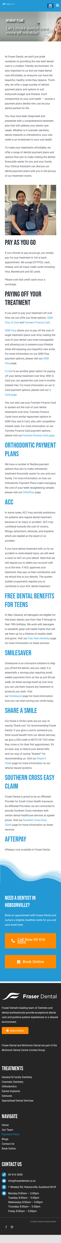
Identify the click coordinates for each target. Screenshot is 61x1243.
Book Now (50, 6)
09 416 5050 (15, 1174)
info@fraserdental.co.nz (22, 1180)
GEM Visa (10, 330)
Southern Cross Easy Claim (29, 782)
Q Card (15, 322)
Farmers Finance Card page (38, 435)
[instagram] (12, 1227)
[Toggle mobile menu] (57, 5)
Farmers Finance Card (37, 322)
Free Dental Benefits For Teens (29, 600)
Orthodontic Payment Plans (30, 449)
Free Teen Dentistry (39, 638)
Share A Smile (21, 710)
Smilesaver (18, 653)
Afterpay (15, 839)
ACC (9, 502)
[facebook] (6, 1227)
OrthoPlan (28, 492)
